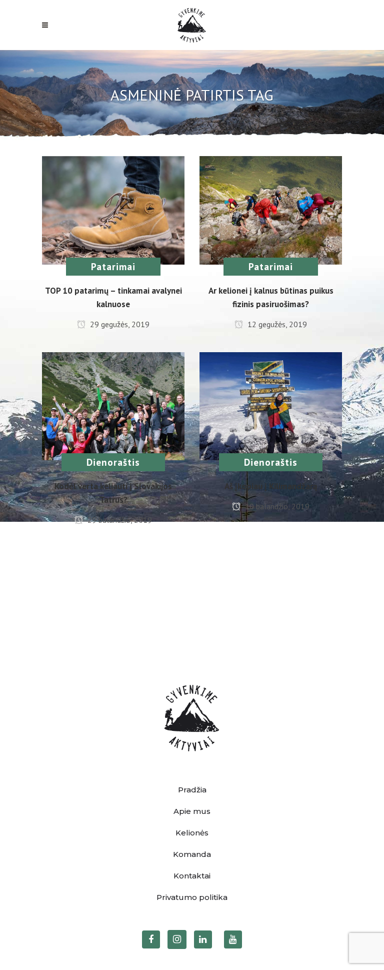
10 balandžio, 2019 (276, 506)
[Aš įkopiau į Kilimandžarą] (271, 405)
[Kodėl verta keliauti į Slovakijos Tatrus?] (113, 405)
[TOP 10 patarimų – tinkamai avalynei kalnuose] (113, 209)
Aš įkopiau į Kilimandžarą (270, 486)
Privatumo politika (192, 897)
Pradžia (192, 789)
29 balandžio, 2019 (119, 520)
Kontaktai (192, 875)
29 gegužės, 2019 (119, 324)
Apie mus (192, 811)
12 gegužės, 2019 (276, 324)
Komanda (192, 854)
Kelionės (192, 832)
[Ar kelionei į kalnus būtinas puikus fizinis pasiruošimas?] (271, 209)
